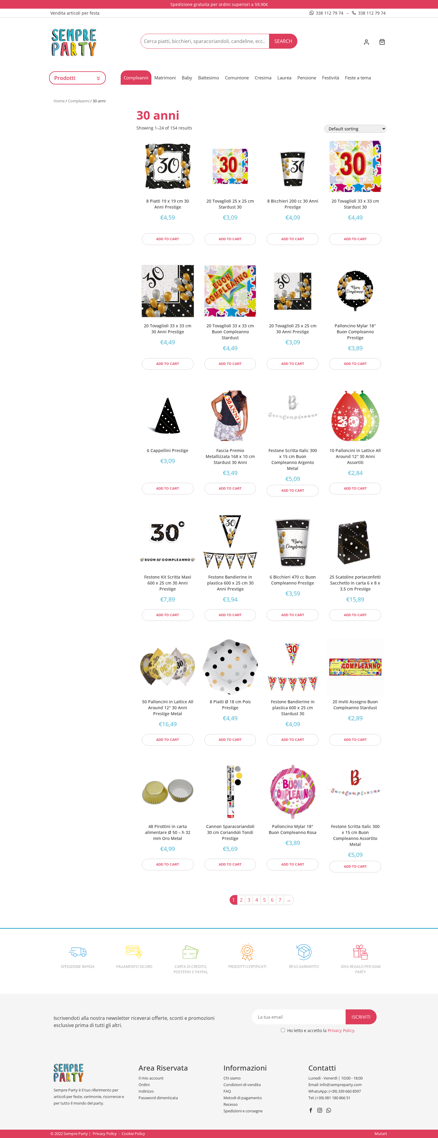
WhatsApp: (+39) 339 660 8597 (334, 1091)
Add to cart (167, 239)
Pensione (306, 78)
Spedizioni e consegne (243, 1111)
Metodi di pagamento (242, 1097)
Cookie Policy (133, 1133)
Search (283, 41)
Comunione (237, 78)
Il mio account (151, 1078)
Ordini (144, 1084)
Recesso (230, 1104)
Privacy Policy (341, 1030)
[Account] (366, 43)
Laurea (284, 78)
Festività (330, 78)
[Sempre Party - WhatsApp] (329, 1111)
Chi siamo (232, 1078)
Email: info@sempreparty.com (335, 1084)
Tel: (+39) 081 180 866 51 (329, 1097)
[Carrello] (382, 42)
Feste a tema (358, 78)
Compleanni (136, 78)
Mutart (381, 1133)
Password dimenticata (158, 1097)
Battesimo (208, 78)
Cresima (263, 78)
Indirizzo (146, 1091)
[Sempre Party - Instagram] (320, 1111)
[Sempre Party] (74, 42)
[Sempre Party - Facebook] (311, 1111)
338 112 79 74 (329, 13)
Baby (187, 78)
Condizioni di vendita (242, 1084)
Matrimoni (165, 78)
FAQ (227, 1091)
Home (59, 101)
